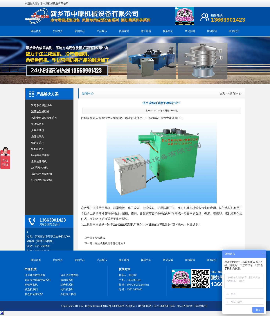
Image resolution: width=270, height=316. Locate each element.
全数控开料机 (39, 161)
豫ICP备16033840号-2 (114, 306)
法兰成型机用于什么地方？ (110, 243)
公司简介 (58, 31)
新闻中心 (80, 31)
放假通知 (100, 237)
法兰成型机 (111, 118)
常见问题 (190, 31)
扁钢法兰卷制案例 (41, 174)
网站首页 (36, 31)
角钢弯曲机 (37, 130)
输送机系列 (37, 142)
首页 (222, 93)
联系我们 (234, 31)
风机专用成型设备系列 (44, 117)
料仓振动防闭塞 (40, 155)
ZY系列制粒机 (39, 167)
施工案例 (146, 31)
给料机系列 (37, 149)
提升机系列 (37, 136)
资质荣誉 (124, 31)
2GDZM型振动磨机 (42, 180)
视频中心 (168, 31)
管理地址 (201, 306)
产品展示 (102, 31)
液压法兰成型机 (40, 111)
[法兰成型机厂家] (88, 24)
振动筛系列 (37, 124)
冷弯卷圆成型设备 (41, 105)
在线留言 (212, 31)
